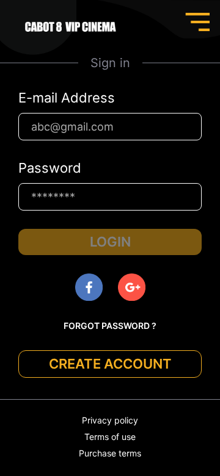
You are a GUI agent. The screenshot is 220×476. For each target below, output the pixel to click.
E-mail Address (66, 98)
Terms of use (110, 436)
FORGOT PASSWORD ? (110, 325)
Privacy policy (110, 420)
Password (49, 168)
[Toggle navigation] (197, 22)
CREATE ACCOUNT (110, 364)
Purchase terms (110, 453)
